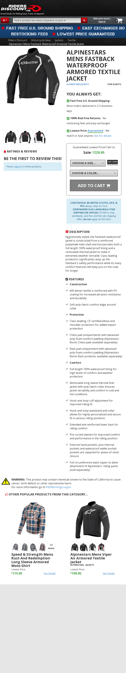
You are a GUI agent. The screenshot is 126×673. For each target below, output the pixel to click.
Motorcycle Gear (41, 40)
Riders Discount (17, 40)
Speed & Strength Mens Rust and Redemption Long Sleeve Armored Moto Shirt (32, 560)
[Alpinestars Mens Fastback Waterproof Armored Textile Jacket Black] (11, 137)
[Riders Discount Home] (21, 8)
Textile (71, 40)
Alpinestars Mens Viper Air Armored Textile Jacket (91, 558)
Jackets (59, 40)
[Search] (84, 20)
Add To (92, 185)
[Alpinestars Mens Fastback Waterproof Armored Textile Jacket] (33, 89)
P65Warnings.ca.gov (58, 487)
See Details (50, 573)
